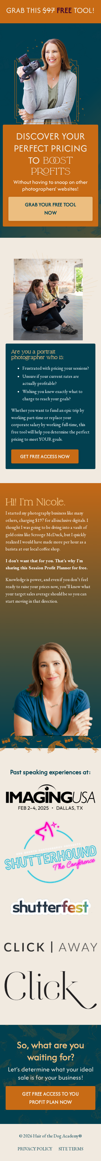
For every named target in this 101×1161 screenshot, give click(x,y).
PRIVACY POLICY (35, 1149)
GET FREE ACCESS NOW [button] (45, 456)
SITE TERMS (71, 1149)
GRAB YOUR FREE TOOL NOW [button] (50, 208)
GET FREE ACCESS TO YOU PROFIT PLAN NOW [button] (50, 1097)
